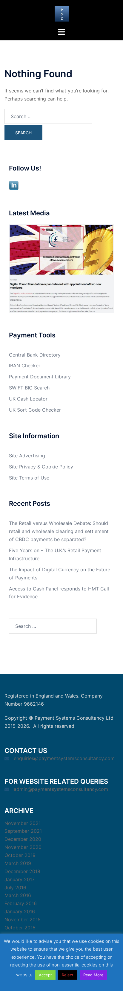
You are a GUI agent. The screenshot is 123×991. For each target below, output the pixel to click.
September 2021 (23, 831)
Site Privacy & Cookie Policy (41, 467)
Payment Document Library (40, 377)
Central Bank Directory (35, 355)
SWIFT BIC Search (29, 388)
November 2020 (22, 847)
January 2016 (19, 911)
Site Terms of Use (29, 478)
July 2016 (15, 887)
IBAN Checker (24, 366)
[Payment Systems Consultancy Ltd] (62, 13)
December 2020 (22, 839)
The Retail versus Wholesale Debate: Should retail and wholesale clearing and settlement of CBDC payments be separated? (59, 531)
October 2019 (20, 855)
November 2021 (22, 823)
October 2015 (20, 928)
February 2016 (20, 903)
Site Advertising (27, 456)
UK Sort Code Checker (35, 410)
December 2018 (22, 871)
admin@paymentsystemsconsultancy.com (61, 789)
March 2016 (17, 895)
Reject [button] (67, 974)
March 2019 (17, 863)
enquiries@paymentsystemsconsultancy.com (64, 758)
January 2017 (19, 879)
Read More (93, 974)
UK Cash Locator (28, 399)
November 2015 (22, 920)
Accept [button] (45, 974)
